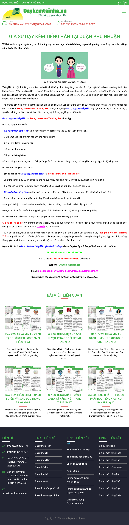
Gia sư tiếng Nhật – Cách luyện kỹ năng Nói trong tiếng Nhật (64, 338)
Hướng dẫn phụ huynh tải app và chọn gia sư (80, 491)
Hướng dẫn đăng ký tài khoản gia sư (80, 480)
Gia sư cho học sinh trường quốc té (48, 489)
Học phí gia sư (80, 457)
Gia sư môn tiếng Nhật (113, 496)
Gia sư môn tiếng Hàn (113, 460)
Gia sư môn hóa (48, 460)
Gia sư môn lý (48, 453)
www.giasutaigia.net (69, 265)
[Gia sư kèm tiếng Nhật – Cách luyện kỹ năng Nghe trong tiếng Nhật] (106, 318)
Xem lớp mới (80, 471)
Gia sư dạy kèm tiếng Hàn (78, 108)
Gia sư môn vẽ (48, 482)
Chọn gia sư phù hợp (80, 464)
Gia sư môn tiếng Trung (113, 468)
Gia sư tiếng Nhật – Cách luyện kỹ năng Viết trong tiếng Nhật (64, 398)
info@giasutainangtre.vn (15, 493)
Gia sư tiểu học (48, 468)
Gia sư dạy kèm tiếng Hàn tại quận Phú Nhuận (41, 246)
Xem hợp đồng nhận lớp (80, 450)
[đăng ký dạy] (34, 14)
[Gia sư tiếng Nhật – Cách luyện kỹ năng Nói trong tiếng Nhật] (64, 318)
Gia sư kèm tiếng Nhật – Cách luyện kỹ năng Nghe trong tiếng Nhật (106, 338)
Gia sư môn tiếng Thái (113, 482)
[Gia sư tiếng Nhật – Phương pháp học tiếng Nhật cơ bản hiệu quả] (106, 379)
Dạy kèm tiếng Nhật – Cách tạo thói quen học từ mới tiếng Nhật (23, 338)
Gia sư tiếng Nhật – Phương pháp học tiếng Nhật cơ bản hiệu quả (106, 398)
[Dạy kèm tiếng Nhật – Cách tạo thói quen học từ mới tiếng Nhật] (23, 318)
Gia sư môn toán (48, 446)
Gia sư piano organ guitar (48, 496)
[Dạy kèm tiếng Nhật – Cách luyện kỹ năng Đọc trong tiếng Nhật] (23, 379)
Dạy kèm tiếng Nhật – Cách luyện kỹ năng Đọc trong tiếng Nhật (23, 398)
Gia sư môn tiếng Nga (80, 502)
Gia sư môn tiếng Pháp (113, 453)
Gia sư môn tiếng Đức (113, 475)
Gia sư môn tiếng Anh (113, 446)
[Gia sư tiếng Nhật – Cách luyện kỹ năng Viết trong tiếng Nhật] (64, 379)
